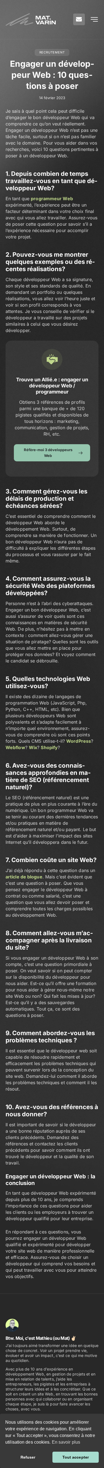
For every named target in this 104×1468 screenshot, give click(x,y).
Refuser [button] (28, 1457)
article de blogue (24, 877)
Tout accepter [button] (75, 1457)
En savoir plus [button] (66, 1442)
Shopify (49, 747)
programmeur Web (52, 198)
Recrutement (52, 52)
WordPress (78, 741)
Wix (33, 747)
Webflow (15, 747)
